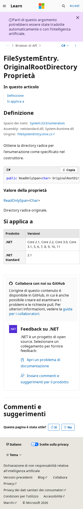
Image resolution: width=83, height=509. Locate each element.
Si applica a (15, 101)
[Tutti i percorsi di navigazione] (7, 45)
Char (34, 200)
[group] (41, 178)
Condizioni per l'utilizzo (21, 496)
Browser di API (26, 45)
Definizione (15, 95)
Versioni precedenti (18, 477)
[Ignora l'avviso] (77, 17)
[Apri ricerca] (63, 6)
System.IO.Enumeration (47, 123)
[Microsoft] (41, 6)
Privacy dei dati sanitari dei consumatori (33, 490)
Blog (41, 477)
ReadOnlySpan (16, 200)
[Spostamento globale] (4, 6)
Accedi (74, 6)
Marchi (9, 503)
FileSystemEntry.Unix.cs (34, 134)
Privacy (9, 483)
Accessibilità (53, 496)
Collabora (60, 477)
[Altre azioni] (75, 45)
